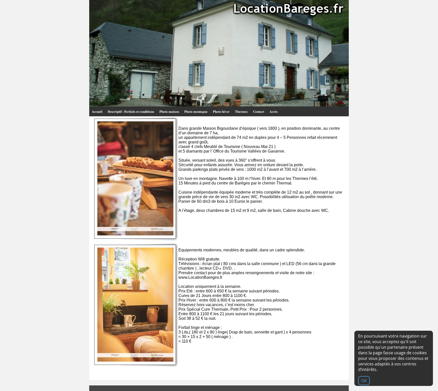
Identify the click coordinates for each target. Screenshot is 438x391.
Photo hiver (221, 111)
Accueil (97, 111)
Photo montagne (196, 111)
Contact (258, 111)
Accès (273, 111)
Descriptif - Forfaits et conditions (131, 111)
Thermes (241, 111)
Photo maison (169, 111)
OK (364, 380)
